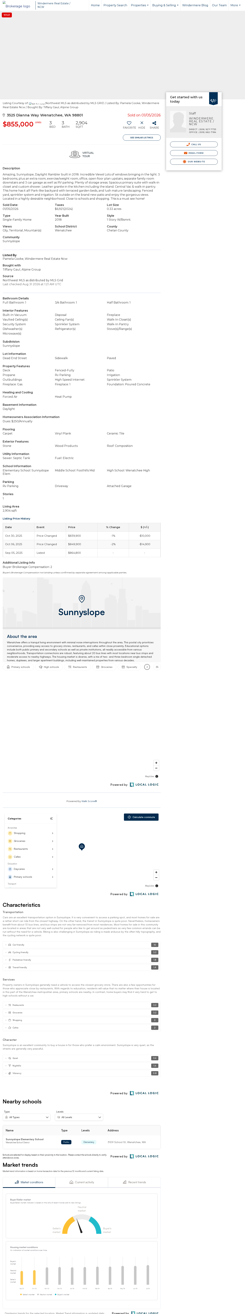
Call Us (196, 144)
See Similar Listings (141, 137)
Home (95, 5)
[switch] (129, 126)
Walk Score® (89, 801)
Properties (140, 7)
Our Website (196, 161)
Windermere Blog (195, 5)
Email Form (196, 153)
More (235, 7)
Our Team (219, 5)
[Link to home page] (18, 5)
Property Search (115, 5)
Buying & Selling (165, 7)
